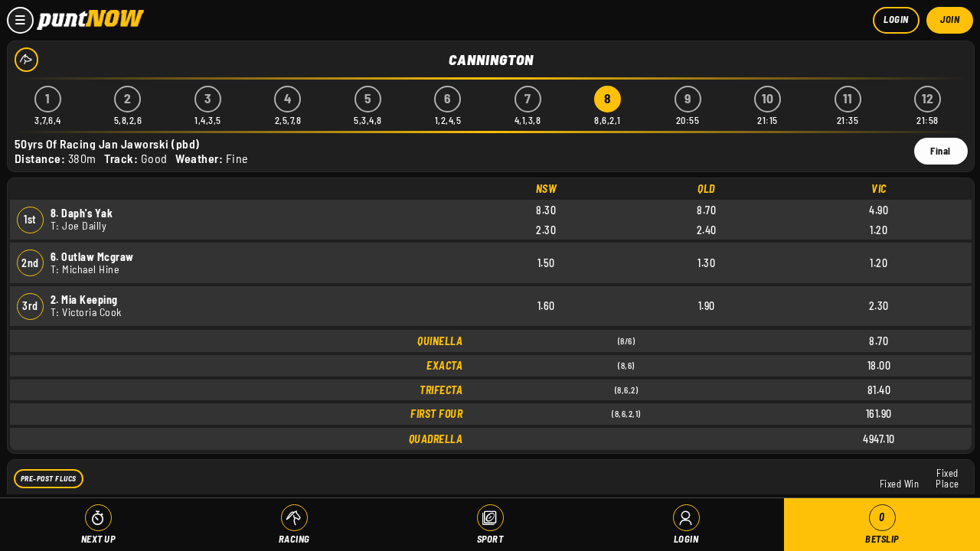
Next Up (98, 539)
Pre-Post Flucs (49, 478)
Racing (294, 539)
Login (896, 19)
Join (949, 19)
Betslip (882, 527)
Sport (490, 539)
